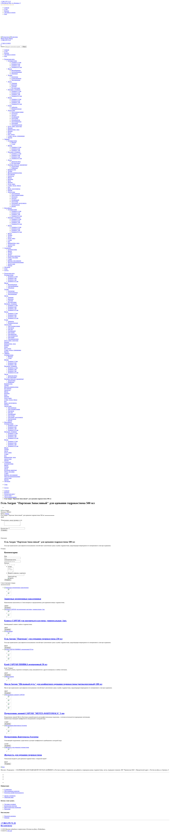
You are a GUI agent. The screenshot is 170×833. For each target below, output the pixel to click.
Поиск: (3, 46)
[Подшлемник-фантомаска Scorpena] (15, 725)
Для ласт (10, 329)
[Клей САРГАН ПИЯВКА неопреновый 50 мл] (18, 649)
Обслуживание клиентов (11, 791)
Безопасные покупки (10, 806)
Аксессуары (8, 324)
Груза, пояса (8, 398)
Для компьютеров (13, 339)
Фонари (6, 342)
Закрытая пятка (12, 376)
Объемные (11, 288)
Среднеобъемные (13, 286)
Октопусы (7, 390)
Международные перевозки (12, 807)
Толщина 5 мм (12, 278)
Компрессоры (8, 384)
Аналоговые (11, 380)
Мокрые (10, 356)
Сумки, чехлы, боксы (10, 400)
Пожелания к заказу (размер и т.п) (11, 520)
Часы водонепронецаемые (12, 476)
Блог (5, 14)
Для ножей (11, 337)
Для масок (11, 328)
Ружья (6, 320)
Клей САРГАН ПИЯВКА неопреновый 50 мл (25, 664)
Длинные (10, 297)
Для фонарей (12, 331)
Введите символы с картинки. (17, 573)
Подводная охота (9, 494)
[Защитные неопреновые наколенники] (16, 587)
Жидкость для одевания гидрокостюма (23, 755)
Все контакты (6, 826)
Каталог (6, 11)
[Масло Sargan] (9, 676)
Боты (5, 395)
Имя (5, 556)
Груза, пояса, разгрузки (11, 340)
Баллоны (7, 393)
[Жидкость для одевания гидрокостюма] (16, 747)
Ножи (6, 347)
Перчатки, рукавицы (10, 304)
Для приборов (12, 408)
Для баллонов (12, 419)
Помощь (6, 817)
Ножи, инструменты (10, 403)
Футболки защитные (10, 470)
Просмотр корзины (10, 816)
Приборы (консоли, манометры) (14, 379)
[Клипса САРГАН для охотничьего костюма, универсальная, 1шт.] (24, 609)
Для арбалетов (12, 334)
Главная (6, 7)
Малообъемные (12, 284)
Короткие (11, 299)
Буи (5, 401)
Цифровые (11, 382)
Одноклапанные (13, 292)
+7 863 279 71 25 (6, 1)
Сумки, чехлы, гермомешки (12, 350)
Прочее (6, 352)
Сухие (10, 358)
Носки (6, 312)
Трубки (6, 289)
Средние (10, 300)
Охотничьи (11, 291)
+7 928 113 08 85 (6, 43)
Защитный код (12, 576)
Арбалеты (11, 321)
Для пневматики (13, 336)
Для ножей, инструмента (15, 417)
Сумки (6, 454)
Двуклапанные (12, 294)
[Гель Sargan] (8, 631)
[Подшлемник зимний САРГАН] (14, 694)
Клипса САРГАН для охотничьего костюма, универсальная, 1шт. (35, 620)
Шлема (6, 360)
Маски (6, 283)
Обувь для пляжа (9, 471)
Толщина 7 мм (12, 280)
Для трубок (11, 332)
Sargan (7, 513)
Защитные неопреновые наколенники (22, 599)
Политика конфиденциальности (14, 792)
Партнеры (7, 809)
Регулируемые (12, 302)
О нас (6, 9)
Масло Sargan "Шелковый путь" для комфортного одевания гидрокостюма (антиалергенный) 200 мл (53, 684)
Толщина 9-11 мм (13, 281)
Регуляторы (7, 388)
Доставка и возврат (10, 804)
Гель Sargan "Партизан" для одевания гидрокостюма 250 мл (33, 639)
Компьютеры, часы (10, 344)
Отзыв (10, 566)
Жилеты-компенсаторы (11, 387)
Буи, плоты (7, 348)
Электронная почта (10, 559)
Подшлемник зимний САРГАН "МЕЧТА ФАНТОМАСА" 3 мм (34, 713)
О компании (8, 789)
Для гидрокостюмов (14, 326)
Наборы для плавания (10, 475)
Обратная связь (8, 797)
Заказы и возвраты (9, 795)
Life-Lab (9, 830)
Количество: (4, 528)
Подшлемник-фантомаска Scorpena (21, 737)
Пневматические (13, 323)
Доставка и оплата (9, 12)
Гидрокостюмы (8, 275)
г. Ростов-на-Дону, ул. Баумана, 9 (10, 3)
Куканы (6, 345)
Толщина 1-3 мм (13, 276)
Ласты (6, 296)
